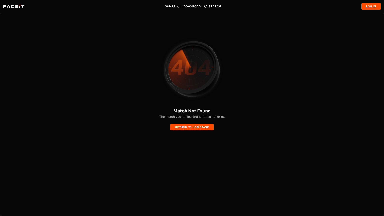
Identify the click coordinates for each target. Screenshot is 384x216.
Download (192, 6)
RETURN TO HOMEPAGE (192, 127)
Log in (371, 6)
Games (170, 6)
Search (215, 6)
